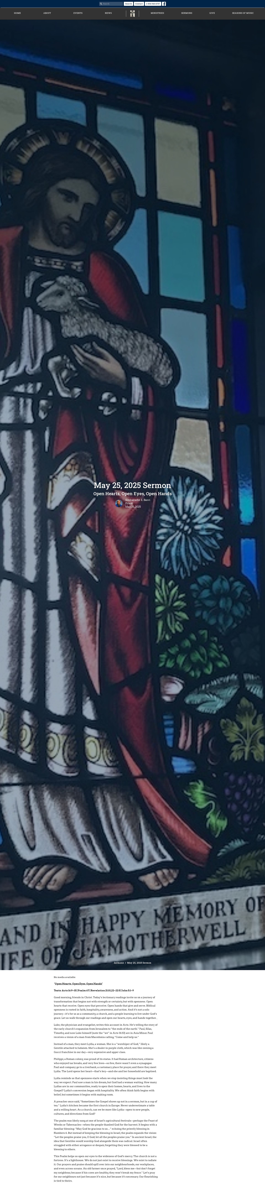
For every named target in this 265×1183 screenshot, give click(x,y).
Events (77, 13)
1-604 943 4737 (153, 3)
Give (212, 13)
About (47, 13)
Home (17, 13)
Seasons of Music (243, 13)
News (108, 13)
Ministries (157, 13)
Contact (139, 3)
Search (128, 3)
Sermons (186, 13)
